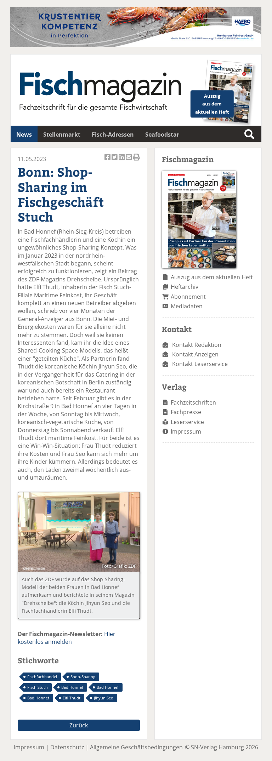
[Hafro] (135, 45)
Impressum (186, 431)
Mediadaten (187, 306)
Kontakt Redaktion (196, 345)
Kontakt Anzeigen (195, 354)
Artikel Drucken (136, 161)
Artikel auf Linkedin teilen (122, 161)
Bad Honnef (72, 687)
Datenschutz (67, 747)
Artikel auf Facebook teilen (108, 161)
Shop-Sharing (82, 676)
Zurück (78, 725)
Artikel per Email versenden (129, 161)
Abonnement (188, 297)
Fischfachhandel (42, 676)
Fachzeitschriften (193, 402)
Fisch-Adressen (113, 134)
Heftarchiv (184, 287)
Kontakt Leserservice (200, 364)
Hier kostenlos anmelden (66, 638)
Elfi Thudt (71, 697)
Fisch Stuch (37, 687)
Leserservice (187, 422)
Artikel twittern (115, 161)
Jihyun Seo (103, 697)
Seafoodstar (162, 134)
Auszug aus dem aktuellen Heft (212, 277)
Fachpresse (186, 412)
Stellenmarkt (61, 134)
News (24, 134)
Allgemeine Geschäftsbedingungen (136, 747)
